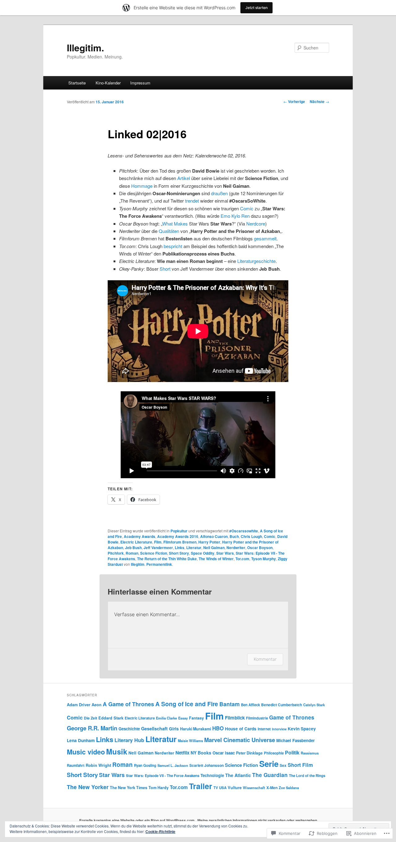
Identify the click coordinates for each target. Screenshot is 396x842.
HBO (218, 728)
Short (165, 268)
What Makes (175, 223)
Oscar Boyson (260, 547)
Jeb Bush (133, 547)
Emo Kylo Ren (235, 216)
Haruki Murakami (195, 729)
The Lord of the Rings (307, 775)
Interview (279, 729)
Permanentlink (159, 564)
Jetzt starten (256, 7)
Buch (234, 536)
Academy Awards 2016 (177, 536)
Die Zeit (90, 718)
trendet (192, 200)
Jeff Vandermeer (158, 547)
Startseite (77, 83)
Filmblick (235, 717)
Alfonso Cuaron (214, 536)
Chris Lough (251, 536)
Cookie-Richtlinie (160, 831)
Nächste (319, 101)
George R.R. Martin (92, 728)
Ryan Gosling (145, 765)
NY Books (201, 753)
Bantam (229, 704)
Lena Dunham (81, 740)
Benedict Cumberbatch (281, 704)
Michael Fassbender (295, 740)
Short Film (300, 764)
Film (157, 542)
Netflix (182, 752)
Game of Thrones (291, 717)
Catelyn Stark (314, 704)
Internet (264, 729)
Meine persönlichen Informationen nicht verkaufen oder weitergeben (257, 820)
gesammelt (265, 238)
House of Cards (240, 729)
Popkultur (178, 531)
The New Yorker (88, 787)
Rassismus (310, 752)
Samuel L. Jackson (172, 765)
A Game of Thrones (128, 704)
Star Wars (225, 553)
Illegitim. (85, 47)
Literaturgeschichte (256, 261)
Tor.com (242, 558)
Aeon (96, 704)
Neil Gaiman (214, 547)
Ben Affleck (250, 704)
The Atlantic (238, 775)
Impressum (140, 83)
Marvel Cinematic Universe (239, 740)
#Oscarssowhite (243, 531)
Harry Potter (209, 542)
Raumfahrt (75, 765)
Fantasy (196, 718)
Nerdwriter (235, 547)
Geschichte (129, 729)
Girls (174, 728)
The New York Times (128, 787)
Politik (292, 752)
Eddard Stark (110, 718)
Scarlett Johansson (206, 765)
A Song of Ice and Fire (186, 703)
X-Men (272, 787)
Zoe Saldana (289, 787)
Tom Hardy (158, 787)
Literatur (193, 547)
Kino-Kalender (108, 83)
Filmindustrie (257, 718)
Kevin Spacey (302, 728)
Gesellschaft (154, 728)
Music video (86, 752)
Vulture (235, 787)
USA (222, 787)
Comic (246, 208)
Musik (116, 751)
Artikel (183, 178)
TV (215, 787)
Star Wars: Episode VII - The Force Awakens (162, 775)
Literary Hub (129, 740)
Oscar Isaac (224, 753)
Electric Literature (136, 542)
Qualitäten (169, 231)
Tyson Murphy (263, 558)
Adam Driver (78, 704)
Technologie (212, 775)
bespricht (173, 246)
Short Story (179, 553)
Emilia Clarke (166, 717)
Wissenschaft (254, 787)
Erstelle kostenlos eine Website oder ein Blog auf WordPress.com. (137, 820)
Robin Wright (98, 765)
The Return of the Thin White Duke (167, 558)
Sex (283, 765)
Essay (183, 717)
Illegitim (137, 564)
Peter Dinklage (249, 753)
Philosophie (274, 753)
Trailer (200, 786)
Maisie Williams (190, 740)
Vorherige (294, 101)
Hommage (142, 186)
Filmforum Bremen (179, 542)
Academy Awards (139, 536)
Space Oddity (202, 553)
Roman (132, 553)
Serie (268, 763)
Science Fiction (153, 553)
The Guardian (270, 775)
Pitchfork (116, 553)
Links (179, 547)
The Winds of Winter (216, 558)
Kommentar (265, 659)
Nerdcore (255, 223)
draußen (219, 193)
